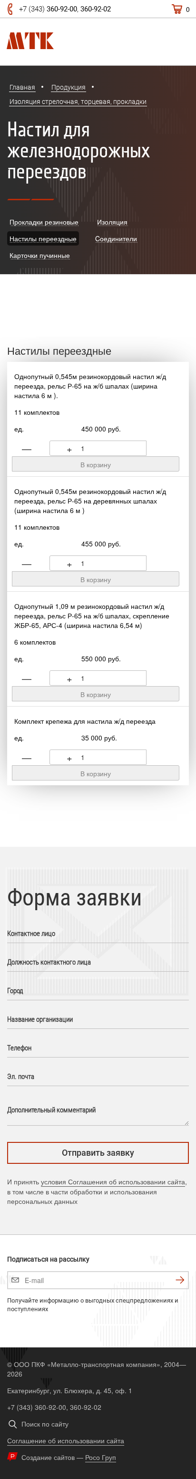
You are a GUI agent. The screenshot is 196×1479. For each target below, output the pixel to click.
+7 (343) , (65, 9)
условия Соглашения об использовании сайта (113, 1181)
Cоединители (116, 238)
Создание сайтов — (68, 1457)
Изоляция (112, 221)
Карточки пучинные (40, 255)
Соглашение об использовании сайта (65, 1440)
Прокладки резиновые (44, 221)
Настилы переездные (43, 238)
